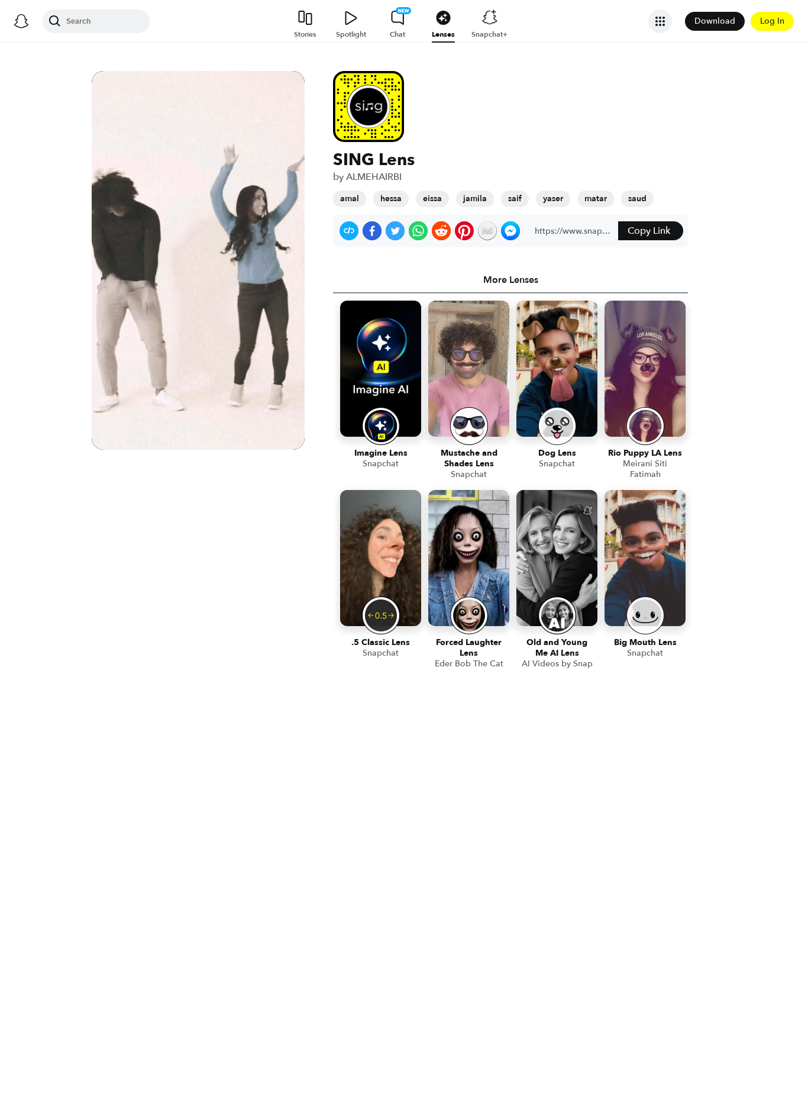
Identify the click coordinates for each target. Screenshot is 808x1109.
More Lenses (510, 279)
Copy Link (649, 230)
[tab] (510, 280)
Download (714, 21)
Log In (772, 21)
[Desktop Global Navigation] (21, 21)
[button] (349, 230)
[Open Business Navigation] (660, 21)
